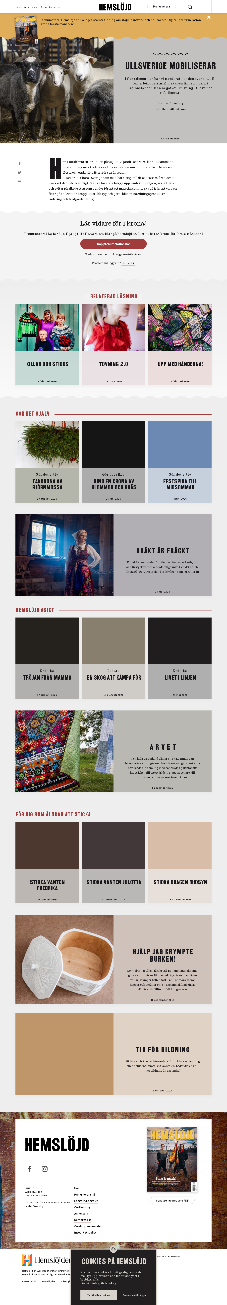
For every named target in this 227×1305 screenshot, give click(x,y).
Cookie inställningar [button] (134, 1295)
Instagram (45, 1169)
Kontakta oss (82, 1220)
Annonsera (81, 1213)
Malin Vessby (34, 1206)
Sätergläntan (69, 1281)
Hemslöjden (49, 1281)
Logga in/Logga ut (86, 1201)
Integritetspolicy (85, 1232)
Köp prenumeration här (113, 244)
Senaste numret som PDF (172, 1200)
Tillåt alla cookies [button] (98, 1295)
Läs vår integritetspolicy (98, 1283)
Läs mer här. (128, 263)
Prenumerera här (85, 1194)
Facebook (29, 1169)
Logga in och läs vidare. (128, 254)
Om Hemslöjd (82, 1207)
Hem (77, 1188)
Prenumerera (161, 6)
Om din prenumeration (88, 1226)
